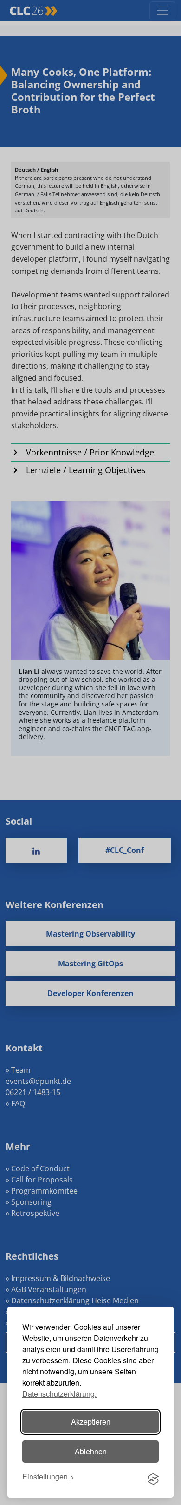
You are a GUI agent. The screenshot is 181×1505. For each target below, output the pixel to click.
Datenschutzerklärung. (59, 1393)
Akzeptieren (90, 1421)
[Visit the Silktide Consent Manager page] (153, 1476)
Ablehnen (91, 1451)
